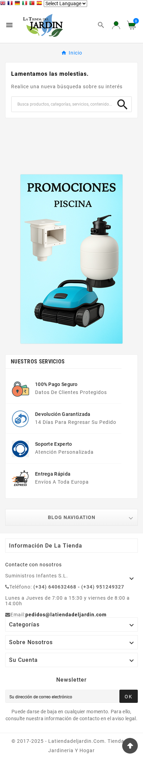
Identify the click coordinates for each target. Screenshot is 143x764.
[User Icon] (116, 25)
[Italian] (25, 4)
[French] (11, 4)
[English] (3, 4)
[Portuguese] (32, 4)
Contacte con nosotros (33, 564)
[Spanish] (40, 4)
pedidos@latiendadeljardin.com (66, 614)
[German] (18, 4)
